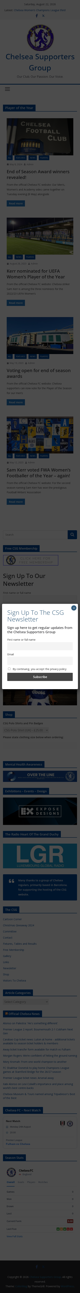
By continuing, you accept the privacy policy (39, 669)
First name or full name (21, 639)
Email (10, 654)
